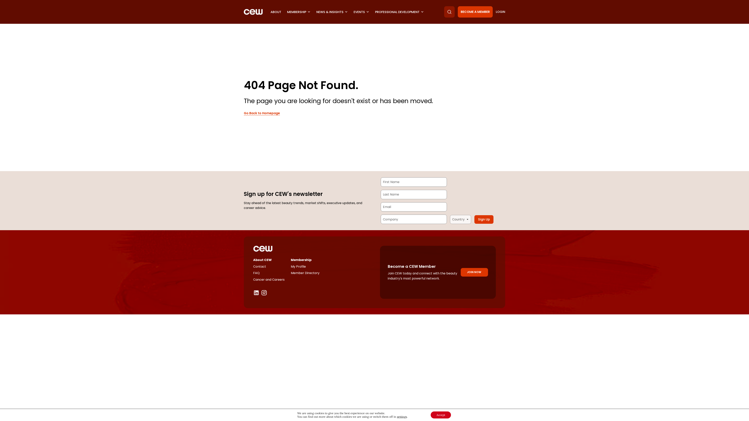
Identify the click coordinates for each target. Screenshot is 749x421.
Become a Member (475, 12)
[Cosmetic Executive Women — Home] (253, 12)
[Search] (449, 12)
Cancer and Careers (269, 279)
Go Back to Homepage (262, 113)
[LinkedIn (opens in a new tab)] (256, 293)
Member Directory (305, 273)
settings (402, 416)
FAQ (256, 273)
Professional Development (397, 12)
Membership (296, 12)
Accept (441, 415)
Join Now (474, 272)
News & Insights (329, 12)
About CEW (262, 260)
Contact (259, 266)
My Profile (298, 266)
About (276, 12)
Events (359, 12)
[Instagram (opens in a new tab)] (264, 293)
